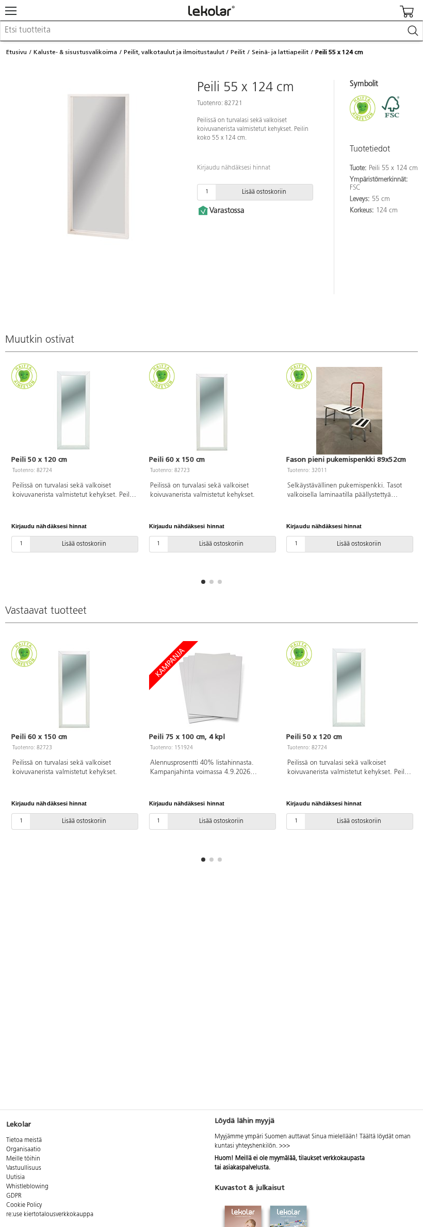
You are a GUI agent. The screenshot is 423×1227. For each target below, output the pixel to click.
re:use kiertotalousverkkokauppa (49, 1215)
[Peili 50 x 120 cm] (74, 411)
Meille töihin (23, 1159)
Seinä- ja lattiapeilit (280, 52)
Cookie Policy (24, 1205)
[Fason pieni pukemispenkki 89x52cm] (349, 411)
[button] (203, 582)
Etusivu (16, 52)
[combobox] (211, 31)
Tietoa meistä (24, 1140)
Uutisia (15, 1177)
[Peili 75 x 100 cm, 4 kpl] (211, 688)
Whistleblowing (27, 1187)
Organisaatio (23, 1150)
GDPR (14, 1196)
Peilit (238, 52)
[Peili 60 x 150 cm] (211, 411)
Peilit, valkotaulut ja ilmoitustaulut (174, 52)
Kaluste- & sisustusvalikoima (75, 52)
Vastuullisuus (23, 1168)
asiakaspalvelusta (246, 1168)
